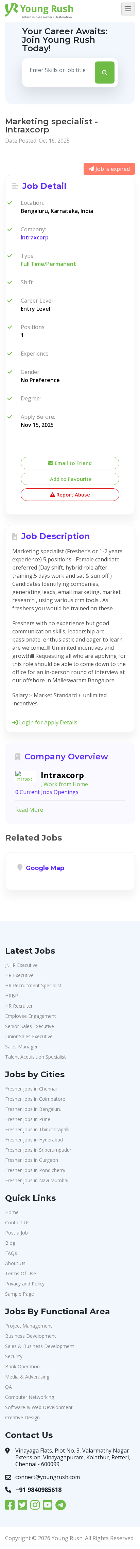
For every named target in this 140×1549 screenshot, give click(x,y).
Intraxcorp (35, 237)
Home (12, 1212)
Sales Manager (21, 1046)
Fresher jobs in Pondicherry (35, 1170)
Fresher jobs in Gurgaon (31, 1160)
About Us (15, 1263)
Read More (29, 809)
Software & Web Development (39, 1407)
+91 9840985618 (38, 1489)
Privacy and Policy (25, 1283)
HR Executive (19, 975)
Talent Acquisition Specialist (35, 1056)
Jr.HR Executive (21, 965)
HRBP (11, 995)
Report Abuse (72, 494)
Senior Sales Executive (29, 1026)
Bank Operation (22, 1366)
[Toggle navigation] (128, 9)
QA (8, 1387)
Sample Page (19, 1294)
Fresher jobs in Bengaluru (33, 1109)
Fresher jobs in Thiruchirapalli (37, 1129)
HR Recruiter (19, 1006)
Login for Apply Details (47, 722)
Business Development (30, 1336)
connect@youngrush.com (47, 1477)
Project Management (28, 1325)
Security (13, 1356)
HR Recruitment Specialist (33, 985)
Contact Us (17, 1222)
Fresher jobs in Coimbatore (35, 1099)
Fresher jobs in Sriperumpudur (38, 1150)
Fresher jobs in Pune (27, 1119)
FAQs (11, 1253)
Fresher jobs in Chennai (31, 1088)
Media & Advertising (27, 1376)
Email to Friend (72, 463)
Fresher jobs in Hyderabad (34, 1139)
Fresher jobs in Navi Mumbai (36, 1180)
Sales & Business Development (39, 1346)
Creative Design (22, 1417)
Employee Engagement (30, 1016)
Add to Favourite (70, 478)
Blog (10, 1243)
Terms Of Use (20, 1273)
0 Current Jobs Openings (46, 792)
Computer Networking (29, 1397)
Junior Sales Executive (29, 1036)
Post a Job (16, 1232)
